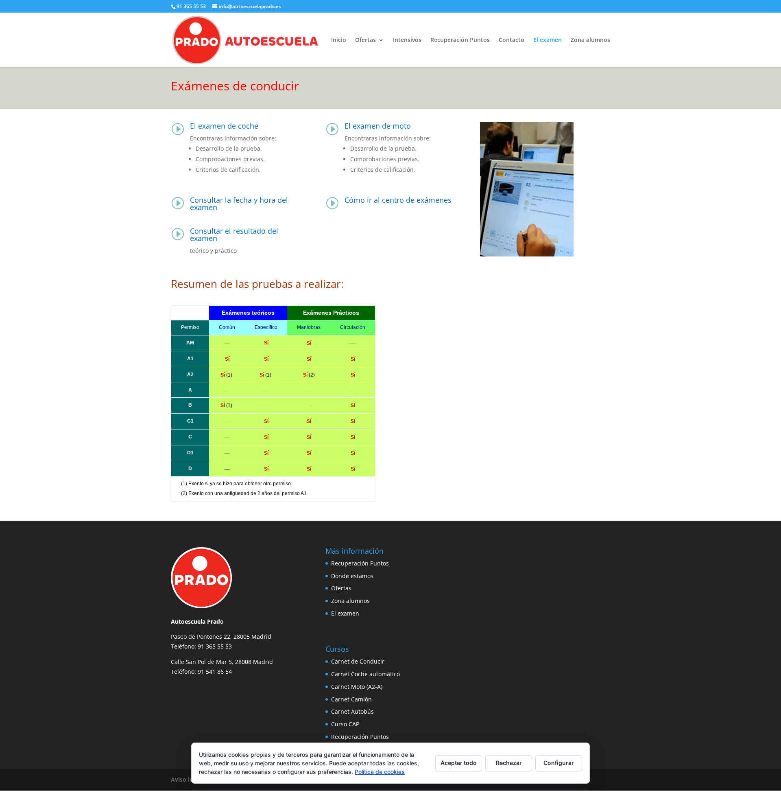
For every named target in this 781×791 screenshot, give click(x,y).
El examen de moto (378, 126)
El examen (547, 40)
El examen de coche (224, 126)
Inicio (338, 40)
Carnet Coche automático (365, 674)
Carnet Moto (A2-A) (356, 686)
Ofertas (365, 40)
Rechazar (509, 762)
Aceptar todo (459, 762)
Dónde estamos (352, 576)
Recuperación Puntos (460, 40)
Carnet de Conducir (357, 661)
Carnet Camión (351, 699)
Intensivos (407, 40)
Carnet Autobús (352, 711)
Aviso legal (186, 779)
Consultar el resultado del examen (234, 234)
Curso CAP (345, 724)
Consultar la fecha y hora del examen (239, 203)
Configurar (558, 762)
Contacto (511, 40)
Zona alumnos (590, 40)
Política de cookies (380, 771)
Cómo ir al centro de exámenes (398, 200)
